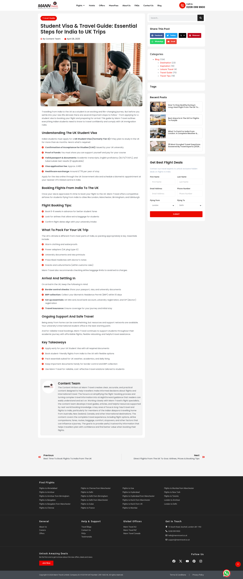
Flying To (181, 200)
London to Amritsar (172, 500)
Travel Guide (48, 18)
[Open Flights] (84, 5)
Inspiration (165, 66)
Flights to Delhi (87, 492)
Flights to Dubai (87, 504)
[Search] (200, 18)
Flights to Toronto (171, 496)
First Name (154, 177)
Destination (165, 62)
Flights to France (88, 508)
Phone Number (183, 189)
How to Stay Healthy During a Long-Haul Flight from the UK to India (183, 106)
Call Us (189, 4)
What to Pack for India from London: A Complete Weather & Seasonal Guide (182, 132)
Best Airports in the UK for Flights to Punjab (183, 119)
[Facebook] (174, 561)
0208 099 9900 (195, 7)
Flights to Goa (128, 488)
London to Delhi (170, 504)
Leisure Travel (166, 69)
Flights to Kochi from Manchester (136, 500)
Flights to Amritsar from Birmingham (54, 496)
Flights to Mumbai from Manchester (179, 488)
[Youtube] (187, 561)
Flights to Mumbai (130, 508)
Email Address (156, 189)
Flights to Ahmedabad (48, 488)
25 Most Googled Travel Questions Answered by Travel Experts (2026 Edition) (184, 145)
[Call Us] (182, 5)
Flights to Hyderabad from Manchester (139, 496)
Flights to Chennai (46, 508)
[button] (157, 35)
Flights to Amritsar (46, 492)
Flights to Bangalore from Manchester (54, 504)
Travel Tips (165, 76)
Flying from (155, 200)
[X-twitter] (181, 561)
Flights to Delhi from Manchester (94, 500)
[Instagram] (201, 561)
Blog (157, 59)
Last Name (181, 177)
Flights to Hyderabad (131, 492)
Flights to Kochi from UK (133, 504)
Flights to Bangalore (47, 500)
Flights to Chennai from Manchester (96, 488)
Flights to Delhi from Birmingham (94, 496)
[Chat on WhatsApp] (226, 573)
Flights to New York (172, 492)
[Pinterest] (194, 561)
